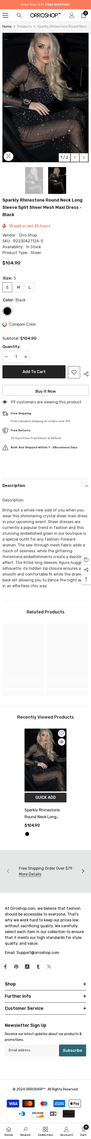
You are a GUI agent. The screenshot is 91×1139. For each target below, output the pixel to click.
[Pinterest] (16, 966)
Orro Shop (28, 235)
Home (7, 27)
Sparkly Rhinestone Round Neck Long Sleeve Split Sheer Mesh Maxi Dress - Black (42, 814)
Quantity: (11, 346)
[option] (45, 97)
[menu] (5, 15)
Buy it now (45, 391)
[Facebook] (5, 966)
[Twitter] (49, 966)
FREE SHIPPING (57, 4)
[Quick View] (61, 742)
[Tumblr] (38, 966)
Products (24, 27)
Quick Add (45, 797)
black (27, 834)
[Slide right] (83, 871)
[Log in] (71, 15)
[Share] (84, 373)
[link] (23, 684)
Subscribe (72, 1050)
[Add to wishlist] (74, 372)
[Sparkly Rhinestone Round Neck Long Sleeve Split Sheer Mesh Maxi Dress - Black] (45, 760)
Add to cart (34, 371)
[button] (75, 157)
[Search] (19, 15)
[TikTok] (27, 966)
